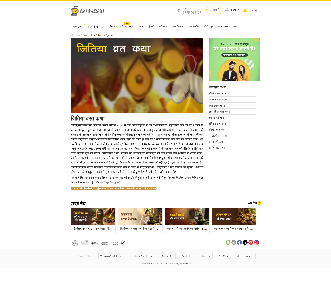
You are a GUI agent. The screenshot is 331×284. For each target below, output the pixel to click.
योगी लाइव (208, 26)
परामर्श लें (214, 10)
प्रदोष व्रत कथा (217, 148)
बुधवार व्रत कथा (217, 105)
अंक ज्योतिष (194, 26)
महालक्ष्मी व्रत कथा (218, 136)
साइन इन (234, 9)
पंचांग (141, 26)
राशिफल (111, 26)
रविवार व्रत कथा (217, 130)
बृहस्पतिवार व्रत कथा (219, 111)
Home (75, 35)
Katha (101, 35)
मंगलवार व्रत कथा (218, 99)
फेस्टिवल (163, 26)
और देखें (252, 203)
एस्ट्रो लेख (223, 26)
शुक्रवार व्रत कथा (218, 117)
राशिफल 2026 (126, 26)
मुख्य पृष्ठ (77, 26)
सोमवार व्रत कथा (217, 93)
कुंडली (151, 26)
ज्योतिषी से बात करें (94, 26)
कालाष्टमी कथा (216, 142)
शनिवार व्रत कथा (217, 124)
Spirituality (88, 35)
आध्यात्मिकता (177, 26)
